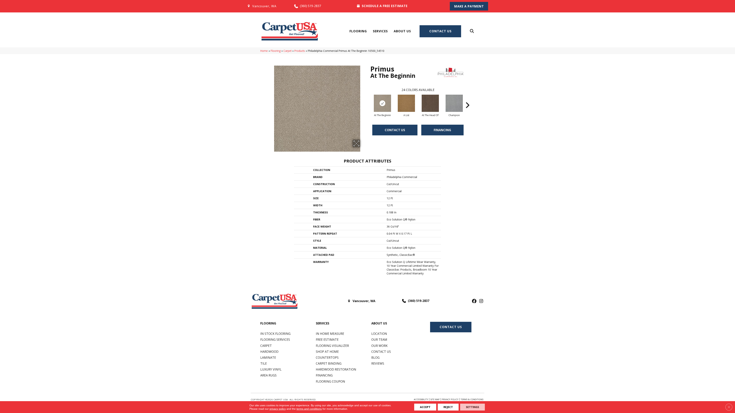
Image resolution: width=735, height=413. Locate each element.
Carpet (287, 51)
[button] (469, 6)
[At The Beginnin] (382, 103)
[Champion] (454, 103)
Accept (425, 407)
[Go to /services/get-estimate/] (398, 6)
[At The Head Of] (430, 103)
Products (299, 51)
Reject (448, 407)
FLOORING (268, 323)
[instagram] (480, 301)
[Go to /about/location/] (267, 6)
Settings (472, 407)
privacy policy (278, 408)
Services (380, 31)
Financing (442, 130)
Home (264, 51)
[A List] (406, 103)
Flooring (358, 31)
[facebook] (473, 301)
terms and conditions (309, 408)
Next (467, 99)
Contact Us (440, 31)
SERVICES (322, 323)
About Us (402, 31)
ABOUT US (379, 323)
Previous (368, 99)
